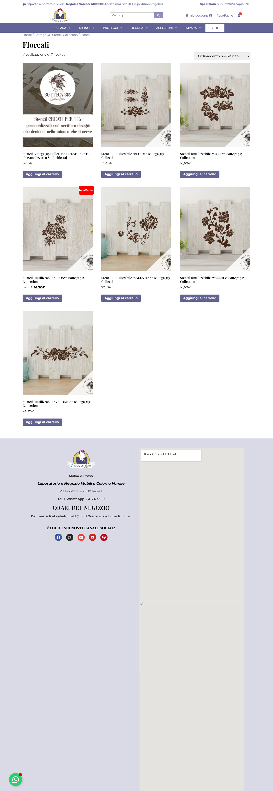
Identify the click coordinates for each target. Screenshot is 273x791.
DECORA (137, 28)
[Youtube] (92, 537)
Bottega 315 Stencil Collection (56, 35)
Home (27, 35)
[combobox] (132, 15)
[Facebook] (58, 537)
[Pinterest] (104, 537)
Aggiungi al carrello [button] (42, 174)
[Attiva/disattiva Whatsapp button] (15, 779)
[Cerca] (158, 15)
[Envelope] (81, 537)
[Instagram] (69, 537)
